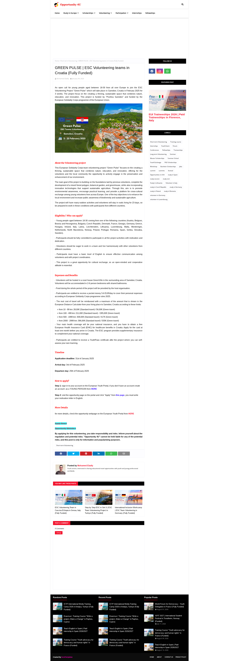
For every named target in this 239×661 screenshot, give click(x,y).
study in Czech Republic (158, 187)
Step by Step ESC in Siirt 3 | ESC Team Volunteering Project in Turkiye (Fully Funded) (98, 510)
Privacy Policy (181, 657)
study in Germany (176, 187)
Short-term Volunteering (68, 61)
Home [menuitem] (57, 13)
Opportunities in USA (157, 175)
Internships (154, 146)
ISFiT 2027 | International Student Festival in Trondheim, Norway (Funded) (168, 618)
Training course (175, 142)
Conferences (154, 150)
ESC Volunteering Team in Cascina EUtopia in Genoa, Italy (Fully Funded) (68, 510)
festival (170, 171)
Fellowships (166, 150)
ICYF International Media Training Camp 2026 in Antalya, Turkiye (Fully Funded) (78, 607)
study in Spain (173, 175)
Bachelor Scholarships (168, 166)
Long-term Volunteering (158, 154)
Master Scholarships (157, 158)
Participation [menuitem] (121, 13)
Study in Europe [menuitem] (70, 13)
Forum (175, 146)
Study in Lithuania (156, 183)
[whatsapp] (167, 71)
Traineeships (178, 150)
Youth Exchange (155, 162)
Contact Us (169, 657)
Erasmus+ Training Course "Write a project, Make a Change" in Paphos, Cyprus (78, 619)
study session (154, 179)
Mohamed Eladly (63, 78)
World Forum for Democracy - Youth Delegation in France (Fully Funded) (169, 605)
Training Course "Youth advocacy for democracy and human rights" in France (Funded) (78, 642)
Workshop (153, 166)
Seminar (173, 154)
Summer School (173, 158)
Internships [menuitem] (137, 13)
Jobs (180, 166)
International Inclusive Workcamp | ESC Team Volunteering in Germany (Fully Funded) (128, 510)
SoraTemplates (66, 657)
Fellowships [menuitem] (150, 13)
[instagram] (159, 71)
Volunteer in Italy (171, 183)
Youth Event (165, 146)
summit (152, 171)
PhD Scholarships (171, 162)
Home (57, 61)
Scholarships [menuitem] (88, 13)
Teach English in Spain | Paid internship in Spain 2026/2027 (76, 629)
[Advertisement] (119, 36)
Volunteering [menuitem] (104, 13)
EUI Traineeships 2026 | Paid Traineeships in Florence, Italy (167, 117)
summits (162, 171)
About (159, 657)
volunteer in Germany (157, 195)
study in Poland (155, 191)
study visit (166, 179)
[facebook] (152, 71)
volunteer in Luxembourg (158, 199)
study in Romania (170, 191)
